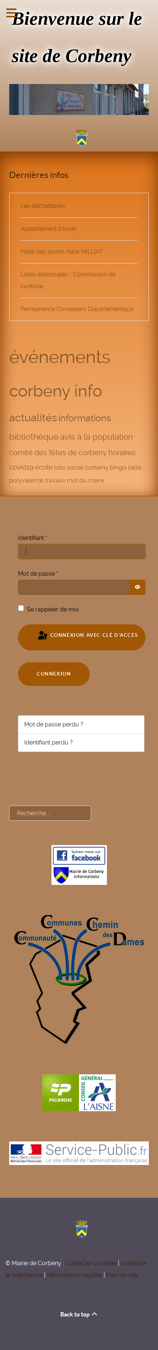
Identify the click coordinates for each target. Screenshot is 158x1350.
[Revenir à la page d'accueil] (79, 138)
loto (59, 467)
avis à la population (96, 437)
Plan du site (122, 1275)
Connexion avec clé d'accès (93, 635)
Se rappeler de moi (53, 609)
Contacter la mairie (90, 1263)
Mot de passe (38, 573)
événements (59, 356)
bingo (118, 467)
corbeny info (55, 391)
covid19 (21, 467)
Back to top (75, 1314)
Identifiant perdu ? (48, 742)
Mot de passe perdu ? (53, 724)
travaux (55, 480)
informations (84, 418)
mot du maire (85, 480)
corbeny (96, 467)
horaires (122, 453)
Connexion (54, 674)
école (44, 467)
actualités (33, 417)
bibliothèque (34, 437)
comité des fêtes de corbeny (58, 452)
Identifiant (32, 537)
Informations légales (74, 1275)
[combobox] (50, 813)
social (75, 467)
